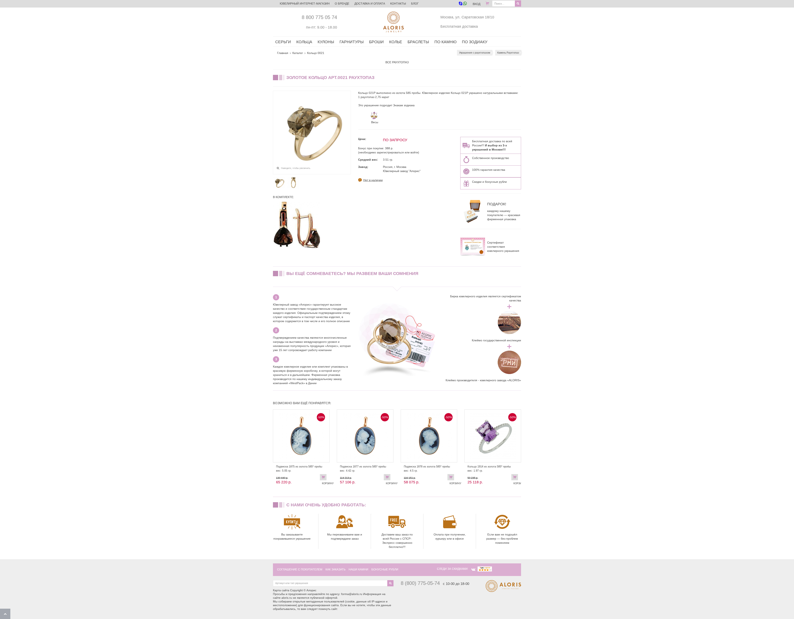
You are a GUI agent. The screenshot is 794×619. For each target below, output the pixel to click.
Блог (415, 3)
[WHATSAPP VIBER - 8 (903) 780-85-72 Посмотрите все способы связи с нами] (462, 4)
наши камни (358, 569)
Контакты (398, 3)
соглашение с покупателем (299, 569)
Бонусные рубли (384, 569)
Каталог (297, 53)
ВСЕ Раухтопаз (397, 62)
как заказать (335, 569)
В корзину (324, 478)
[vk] (473, 570)
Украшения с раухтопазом (474, 52)
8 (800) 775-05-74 (420, 583)
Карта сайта (281, 590)
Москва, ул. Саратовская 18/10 (467, 17)
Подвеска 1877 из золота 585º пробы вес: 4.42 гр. (363, 468)
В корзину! (515, 478)
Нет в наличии (373, 180)
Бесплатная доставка (459, 26)
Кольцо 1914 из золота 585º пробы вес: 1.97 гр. (489, 468)
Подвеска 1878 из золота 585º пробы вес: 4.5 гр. (427, 468)
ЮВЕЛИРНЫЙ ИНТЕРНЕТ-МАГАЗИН (305, 3)
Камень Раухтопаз (508, 52)
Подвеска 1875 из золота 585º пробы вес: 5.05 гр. (299, 468)
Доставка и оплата (369, 3)
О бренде (342, 3)
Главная (282, 53)
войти (414, 152)
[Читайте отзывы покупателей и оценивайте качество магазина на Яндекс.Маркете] (484, 568)
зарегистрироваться (390, 152)
